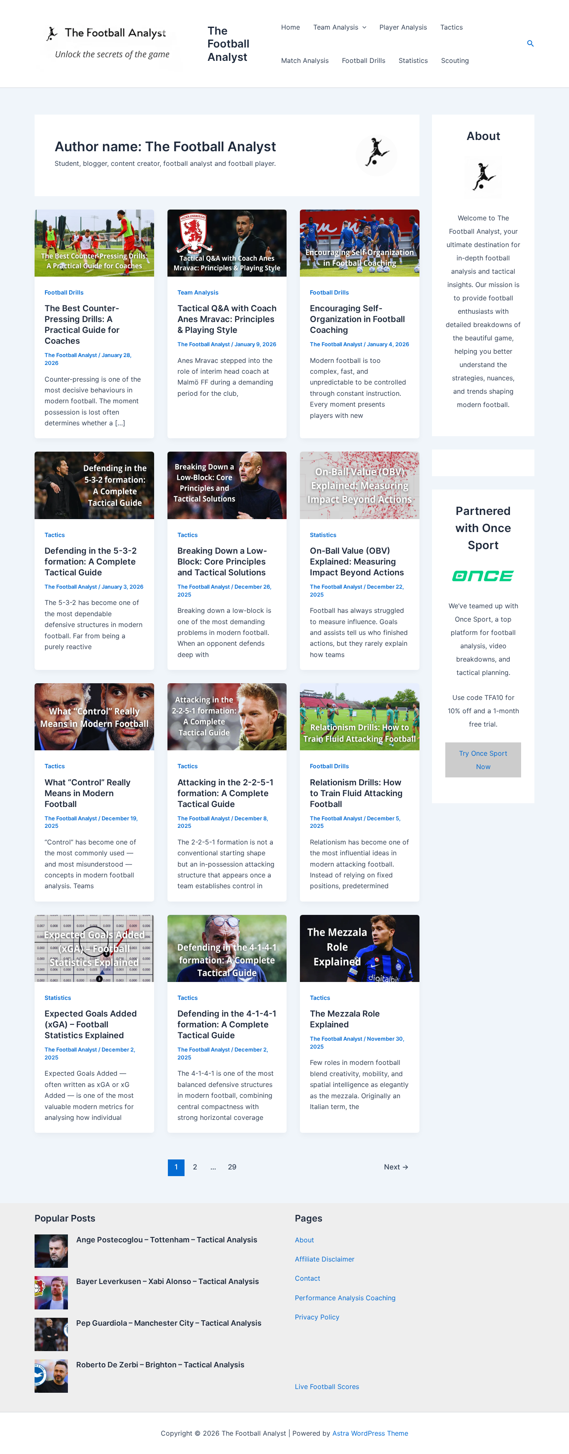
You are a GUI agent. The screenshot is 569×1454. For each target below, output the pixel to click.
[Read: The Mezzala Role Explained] (359, 948)
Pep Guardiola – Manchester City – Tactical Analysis (169, 1323)
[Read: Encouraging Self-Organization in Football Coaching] (359, 242)
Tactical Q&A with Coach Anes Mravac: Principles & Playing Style (227, 319)
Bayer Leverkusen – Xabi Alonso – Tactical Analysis (167, 1281)
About (304, 1240)
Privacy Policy (317, 1317)
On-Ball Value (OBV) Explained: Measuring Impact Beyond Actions (357, 561)
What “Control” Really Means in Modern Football (88, 793)
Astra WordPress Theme (370, 1433)
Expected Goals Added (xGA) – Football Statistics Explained (91, 1024)
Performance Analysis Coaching (345, 1298)
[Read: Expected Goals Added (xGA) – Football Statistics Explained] (94, 948)
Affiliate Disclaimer (324, 1259)
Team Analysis (335, 27)
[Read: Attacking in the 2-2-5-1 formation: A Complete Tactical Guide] (227, 716)
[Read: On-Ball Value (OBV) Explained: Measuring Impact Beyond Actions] (359, 484)
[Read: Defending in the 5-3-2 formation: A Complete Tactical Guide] (94, 484)
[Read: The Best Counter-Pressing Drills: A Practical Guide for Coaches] (94, 242)
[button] (362, 27)
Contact (307, 1278)
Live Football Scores (327, 1386)
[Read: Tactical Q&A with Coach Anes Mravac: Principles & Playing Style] (227, 242)
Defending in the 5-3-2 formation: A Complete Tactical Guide (91, 561)
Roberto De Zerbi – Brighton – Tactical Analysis (160, 1364)
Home (290, 27)
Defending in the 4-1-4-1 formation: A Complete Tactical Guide (227, 1024)
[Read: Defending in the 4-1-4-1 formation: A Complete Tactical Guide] (227, 948)
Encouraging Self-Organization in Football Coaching (357, 319)
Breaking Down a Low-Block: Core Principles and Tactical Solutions (222, 561)
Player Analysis (403, 27)
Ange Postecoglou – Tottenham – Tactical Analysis (166, 1239)
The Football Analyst (228, 43)
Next (396, 1166)
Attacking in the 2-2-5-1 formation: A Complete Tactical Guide (225, 793)
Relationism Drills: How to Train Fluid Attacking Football (356, 793)
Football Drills (363, 60)
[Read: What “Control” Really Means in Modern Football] (94, 716)
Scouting (455, 60)
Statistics (413, 60)
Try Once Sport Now (483, 760)
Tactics (451, 27)
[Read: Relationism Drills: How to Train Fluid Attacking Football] (359, 716)
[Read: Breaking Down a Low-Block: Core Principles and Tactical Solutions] (227, 484)
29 (232, 1166)
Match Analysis (305, 60)
